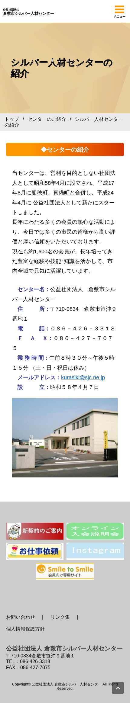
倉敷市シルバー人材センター (28, 12)
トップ (12, 119)
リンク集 (60, 617)
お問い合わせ (20, 617)
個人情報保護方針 (25, 628)
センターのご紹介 (47, 119)
